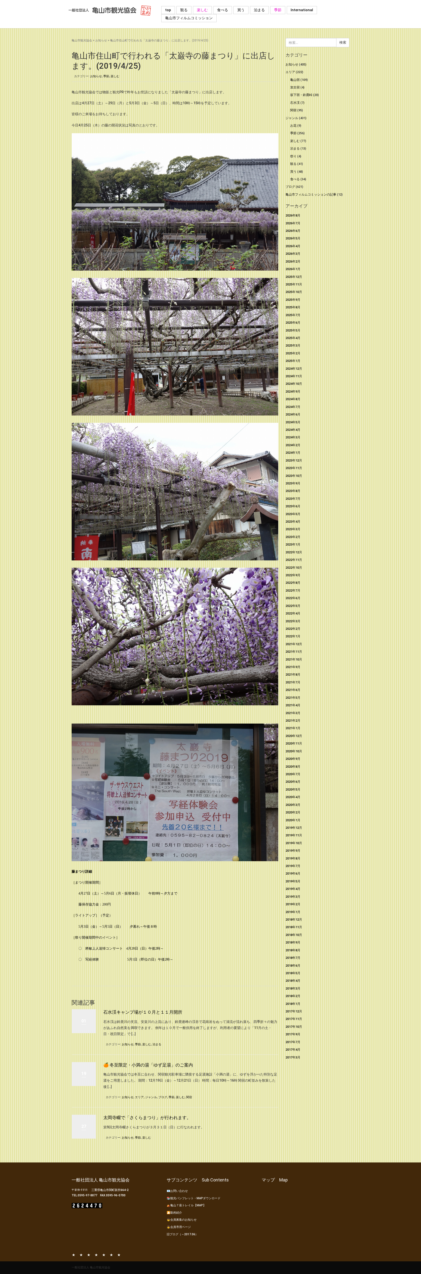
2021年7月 (293, 682)
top (168, 10)
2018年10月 (294, 935)
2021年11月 (294, 651)
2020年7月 (293, 774)
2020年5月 (293, 789)
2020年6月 (293, 781)
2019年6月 (293, 873)
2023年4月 (293, 521)
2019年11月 (294, 835)
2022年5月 (293, 606)
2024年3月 (293, 437)
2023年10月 (294, 476)
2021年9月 (293, 667)
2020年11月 (294, 743)
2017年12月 (294, 1011)
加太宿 (295, 87)
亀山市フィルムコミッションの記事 (311, 194)
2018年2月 (293, 996)
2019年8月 (293, 858)
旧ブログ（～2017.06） (182, 1234)
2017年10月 (294, 1027)
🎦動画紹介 (174, 1212)
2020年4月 (293, 797)
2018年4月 (293, 980)
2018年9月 (293, 942)
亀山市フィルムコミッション (189, 18)
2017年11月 (294, 1019)
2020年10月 (294, 751)
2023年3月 (293, 529)
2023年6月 (293, 506)
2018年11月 (294, 927)
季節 (277, 10)
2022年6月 (293, 598)
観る (184, 10)
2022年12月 (294, 552)
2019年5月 (293, 881)
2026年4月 (293, 246)
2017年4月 (293, 1049)
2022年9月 (293, 575)
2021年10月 (294, 659)
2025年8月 (293, 307)
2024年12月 (294, 368)
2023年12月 (294, 460)
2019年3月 (293, 896)
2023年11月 (294, 468)
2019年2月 (293, 904)
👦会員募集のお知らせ (182, 1219)
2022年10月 (294, 567)
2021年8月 (293, 674)
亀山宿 (295, 80)
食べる (222, 10)
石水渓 (295, 102)
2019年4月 (293, 889)
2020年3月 (293, 805)
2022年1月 (293, 636)
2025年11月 (294, 284)
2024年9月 (293, 391)
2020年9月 (293, 759)
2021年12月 (294, 644)
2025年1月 (293, 361)
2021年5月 (293, 697)
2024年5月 (293, 422)
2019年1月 (293, 912)
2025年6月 (293, 322)
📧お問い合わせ (177, 1191)
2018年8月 (293, 950)
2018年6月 (293, 965)
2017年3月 (293, 1057)
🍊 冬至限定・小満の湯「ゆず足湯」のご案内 (148, 1064)
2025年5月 (293, 330)
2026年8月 (293, 215)
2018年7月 (293, 958)
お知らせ (101, 40)
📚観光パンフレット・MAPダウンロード (193, 1198)
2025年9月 (293, 300)
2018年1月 (293, 1004)
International (302, 10)
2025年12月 (294, 277)
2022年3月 (293, 621)
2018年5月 (293, 973)
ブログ (162, 1097)
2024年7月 (293, 407)
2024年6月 (293, 414)
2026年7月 (293, 223)
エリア (139, 1097)
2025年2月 (293, 353)
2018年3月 (293, 988)
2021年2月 (293, 720)
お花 (293, 125)
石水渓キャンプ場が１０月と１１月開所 (142, 1012)
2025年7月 (293, 315)
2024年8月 (293, 399)
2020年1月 (293, 820)
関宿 (189, 1097)
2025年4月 (293, 338)
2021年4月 (293, 705)
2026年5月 (293, 238)
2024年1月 (293, 452)
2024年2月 (293, 445)
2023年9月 (293, 483)
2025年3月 (293, 345)
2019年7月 (293, 866)
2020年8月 (293, 766)
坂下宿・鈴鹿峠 (301, 95)
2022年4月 (293, 613)
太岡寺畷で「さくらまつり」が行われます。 (147, 1117)
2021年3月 (293, 713)
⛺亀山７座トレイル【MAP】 (186, 1205)
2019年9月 (293, 850)
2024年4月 (293, 430)
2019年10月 (294, 843)
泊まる (259, 10)
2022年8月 (293, 583)
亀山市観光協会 (82, 40)
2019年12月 (294, 828)
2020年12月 (294, 736)
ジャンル (151, 1097)
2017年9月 (293, 1034)
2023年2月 (293, 537)
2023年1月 (293, 544)
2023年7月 (293, 498)
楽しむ (202, 10)
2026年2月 (293, 261)
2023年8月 (293, 491)
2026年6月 (293, 231)
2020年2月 (293, 812)
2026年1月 (293, 269)
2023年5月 (293, 514)
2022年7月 (293, 590)
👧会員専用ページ (179, 1227)
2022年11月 (294, 560)
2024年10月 (294, 384)
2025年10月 (294, 292)
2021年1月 (293, 728)
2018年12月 (294, 919)
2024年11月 (294, 376)
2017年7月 (293, 1042)
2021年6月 (293, 690)
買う (241, 10)
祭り (293, 156)
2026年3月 (293, 253)
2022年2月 (293, 629)
